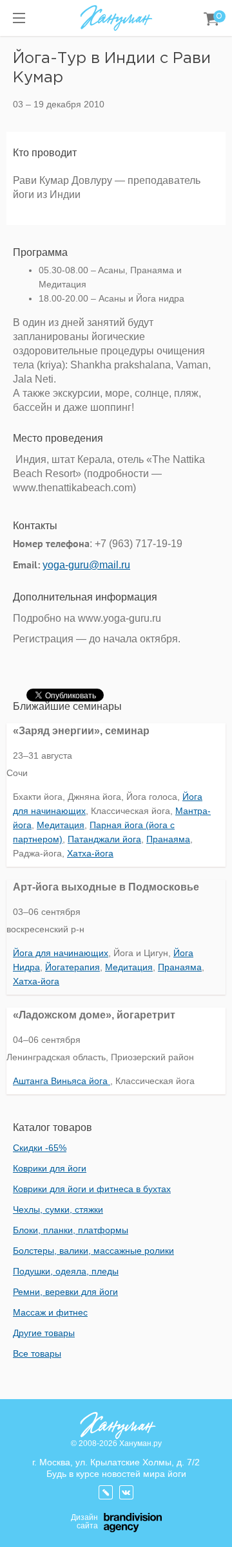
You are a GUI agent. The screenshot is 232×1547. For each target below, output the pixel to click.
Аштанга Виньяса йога (61, 1081)
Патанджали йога (104, 839)
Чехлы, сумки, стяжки (58, 1209)
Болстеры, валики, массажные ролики (93, 1250)
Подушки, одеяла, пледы (66, 1271)
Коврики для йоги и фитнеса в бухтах (92, 1188)
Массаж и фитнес (50, 1312)
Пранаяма (168, 839)
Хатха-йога (90, 853)
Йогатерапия (72, 967)
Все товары (37, 1353)
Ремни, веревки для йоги (65, 1291)
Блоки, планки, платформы (70, 1230)
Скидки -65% (39, 1147)
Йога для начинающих (60, 953)
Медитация (60, 825)
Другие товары (44, 1332)
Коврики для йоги (49, 1168)
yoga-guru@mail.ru (86, 565)
